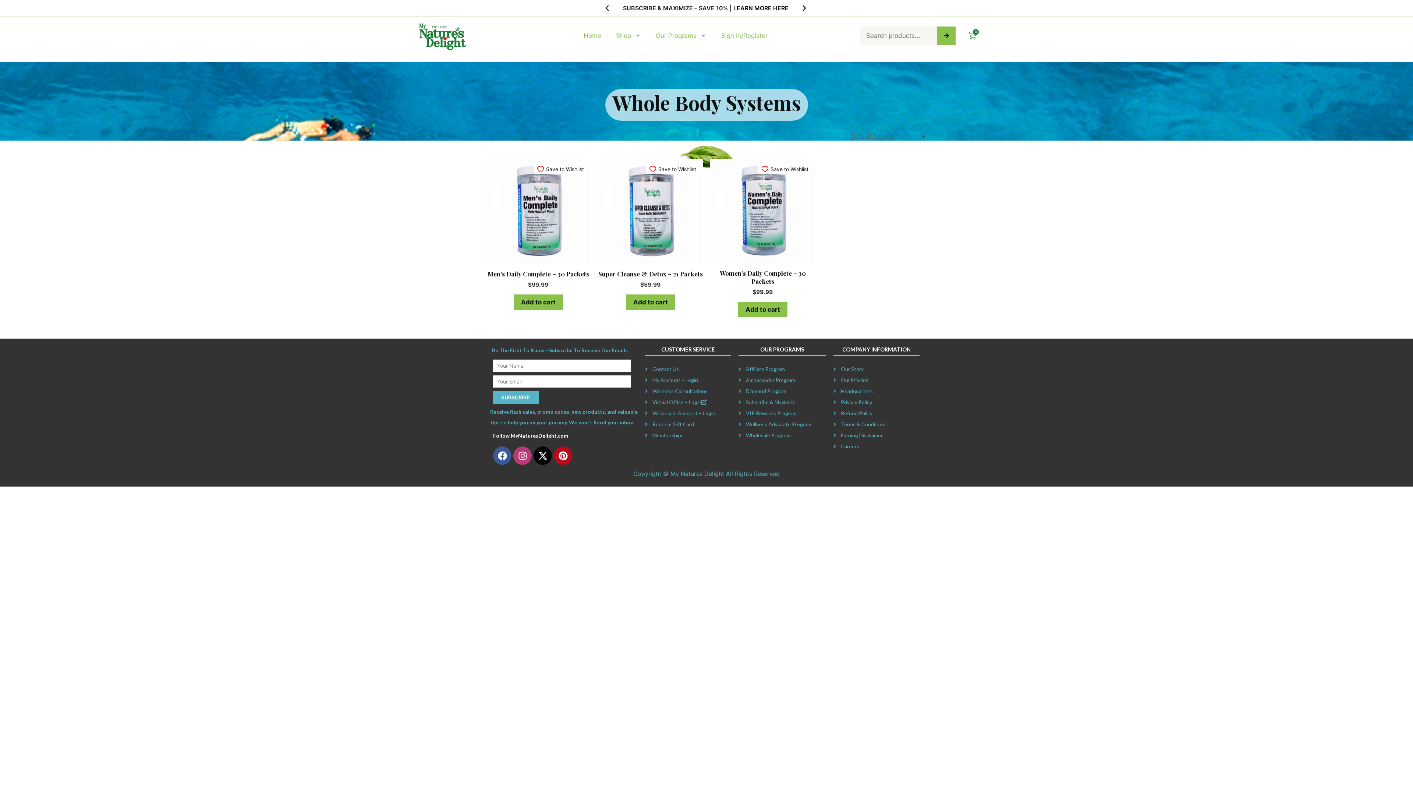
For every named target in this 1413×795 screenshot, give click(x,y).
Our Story (852, 369)
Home (592, 35)
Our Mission (855, 380)
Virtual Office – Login (676, 402)
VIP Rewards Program (771, 413)
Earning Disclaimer (862, 435)
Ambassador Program (770, 380)
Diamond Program (766, 391)
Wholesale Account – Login (683, 413)
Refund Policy (856, 413)
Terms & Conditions (864, 424)
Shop (623, 35)
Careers (850, 446)
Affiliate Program (765, 369)
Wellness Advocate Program (778, 424)
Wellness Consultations (680, 391)
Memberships (668, 435)
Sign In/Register (744, 35)
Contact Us (665, 369)
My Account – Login (675, 380)
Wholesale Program (768, 435)
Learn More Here (761, 8)
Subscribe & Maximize (771, 402)
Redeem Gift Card (673, 424)
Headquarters (857, 391)
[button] (607, 8)
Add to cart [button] (538, 302)
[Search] (946, 35)
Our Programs (676, 35)
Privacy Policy (856, 402)
